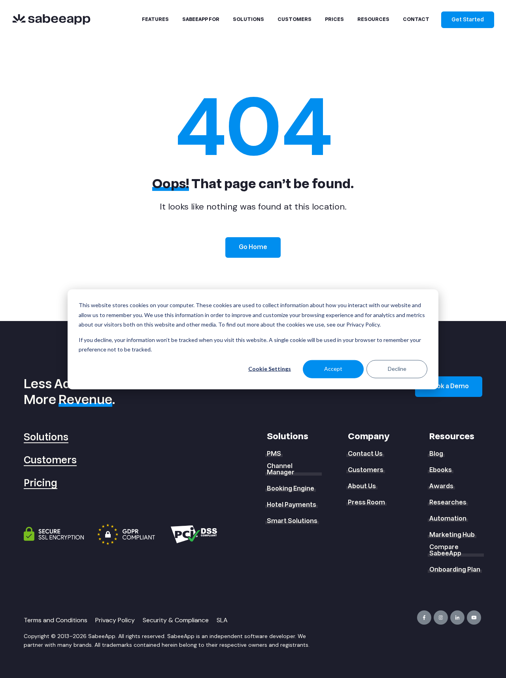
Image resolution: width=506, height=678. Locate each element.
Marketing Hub (452, 535)
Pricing (40, 483)
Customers (50, 460)
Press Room (366, 502)
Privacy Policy (115, 620)
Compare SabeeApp (445, 550)
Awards (441, 486)
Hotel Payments (291, 505)
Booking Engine (290, 488)
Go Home (253, 247)
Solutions (46, 437)
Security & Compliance (176, 620)
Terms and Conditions (55, 620)
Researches (447, 502)
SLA (222, 620)
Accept (333, 368)
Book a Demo (449, 386)
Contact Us (365, 454)
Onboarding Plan (454, 570)
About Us (362, 486)
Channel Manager (281, 469)
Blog (436, 454)
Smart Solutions (292, 521)
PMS (274, 454)
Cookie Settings (269, 368)
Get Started (467, 19)
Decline (397, 368)
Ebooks (440, 470)
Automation (447, 519)
